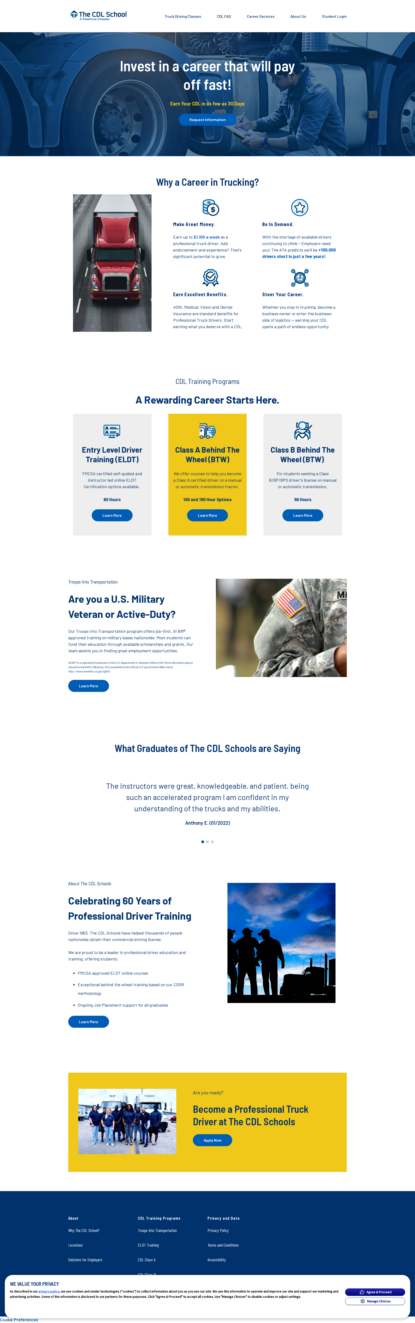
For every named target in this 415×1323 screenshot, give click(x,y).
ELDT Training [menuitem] (148, 1245)
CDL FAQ (224, 16)
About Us (298, 16)
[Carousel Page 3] (212, 841)
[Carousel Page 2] (207, 841)
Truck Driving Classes (183, 16)
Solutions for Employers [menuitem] (85, 1259)
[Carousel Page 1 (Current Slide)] (202, 841)
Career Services (261, 16)
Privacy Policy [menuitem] (218, 1230)
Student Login (334, 16)
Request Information (207, 119)
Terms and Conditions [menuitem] (223, 1245)
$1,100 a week (207, 237)
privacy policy (48, 1291)
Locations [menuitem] (75, 1245)
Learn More (112, 515)
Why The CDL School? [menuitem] (83, 1230)
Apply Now (212, 1140)
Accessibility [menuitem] (217, 1259)
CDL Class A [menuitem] (146, 1259)
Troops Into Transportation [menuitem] (157, 1230)
